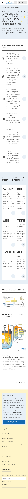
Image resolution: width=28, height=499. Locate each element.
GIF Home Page (5, 433)
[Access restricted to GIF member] (25, 2)
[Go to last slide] (3, 337)
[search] (15, 2)
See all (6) (19, 382)
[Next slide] (25, 337)
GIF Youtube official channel (9, 459)
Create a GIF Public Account (13, 422)
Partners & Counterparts (8, 464)
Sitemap (3, 489)
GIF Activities (5, 436)
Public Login (22, 2)
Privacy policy (5, 492)
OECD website (5, 461)
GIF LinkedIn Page (6, 456)
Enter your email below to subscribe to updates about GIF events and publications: (13, 474)
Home (3, 7)
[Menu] (2, 2)
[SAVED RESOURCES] (19, 2)
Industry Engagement (7, 438)
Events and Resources (7, 441)
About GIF (4, 446)
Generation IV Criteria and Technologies (12, 443)
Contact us (4, 484)
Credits (3, 495)
